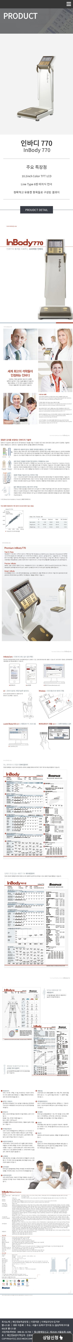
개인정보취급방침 (20, 1321)
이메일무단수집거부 (50, 1321)
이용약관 (35, 1321)
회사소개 (6, 1321)
